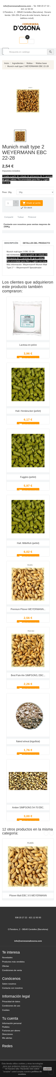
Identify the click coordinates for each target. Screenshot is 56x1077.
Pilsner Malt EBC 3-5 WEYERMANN (28, 895)
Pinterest (31, 217)
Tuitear (20, 217)
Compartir (8, 217)
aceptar (47, 1069)
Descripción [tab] (11, 243)
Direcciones (7, 1034)
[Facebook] (5, 1052)
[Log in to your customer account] (31, 41)
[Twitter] (12, 1052)
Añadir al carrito (31, 203)
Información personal (11, 1023)
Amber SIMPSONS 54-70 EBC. (28, 807)
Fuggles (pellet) (28, 477)
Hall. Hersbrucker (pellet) (28, 411)
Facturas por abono (11, 1030)
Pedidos (5, 1027)
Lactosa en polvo (28, 345)
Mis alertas (7, 1038)
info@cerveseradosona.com (17, 6)
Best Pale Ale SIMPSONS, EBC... (28, 675)
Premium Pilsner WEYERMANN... (28, 609)
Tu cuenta (10, 1018)
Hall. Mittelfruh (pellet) (28, 543)
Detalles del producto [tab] (36, 243)
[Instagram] (19, 1052)
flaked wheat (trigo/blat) (28, 741)
